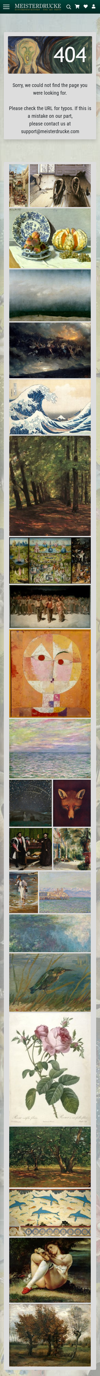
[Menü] (6, 7)
